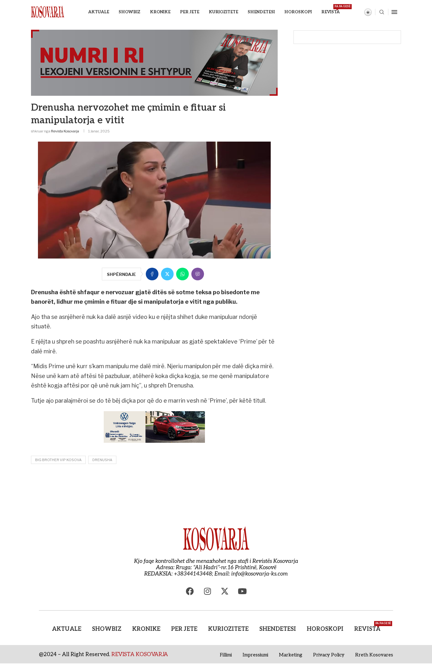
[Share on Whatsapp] (182, 274)
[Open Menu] (394, 12)
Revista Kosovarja (65, 131)
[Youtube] (242, 591)
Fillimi (226, 655)
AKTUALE (98, 12)
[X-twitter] (225, 591)
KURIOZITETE (223, 12)
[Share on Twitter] (167, 274)
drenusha (102, 460)
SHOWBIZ (129, 12)
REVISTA (330, 10)
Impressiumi (255, 655)
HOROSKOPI (298, 12)
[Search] (382, 12)
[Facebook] (190, 591)
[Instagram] (207, 591)
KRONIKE (160, 12)
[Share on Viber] (197, 274)
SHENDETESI (261, 12)
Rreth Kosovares (374, 655)
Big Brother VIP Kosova (58, 460)
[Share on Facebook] (152, 274)
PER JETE (189, 12)
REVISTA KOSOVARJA (139, 654)
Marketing (290, 655)
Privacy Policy (328, 655)
